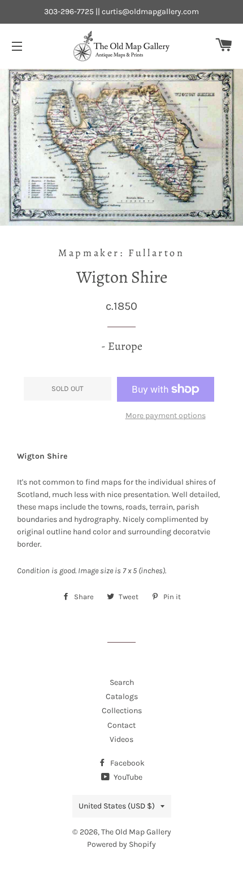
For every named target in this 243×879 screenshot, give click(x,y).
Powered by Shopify (121, 844)
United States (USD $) (117, 806)
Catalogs (122, 696)
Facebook (127, 763)
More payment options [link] (165, 415)
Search (122, 682)
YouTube (127, 777)
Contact (121, 725)
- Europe (121, 346)
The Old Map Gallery (136, 832)
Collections (122, 710)
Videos (121, 739)
